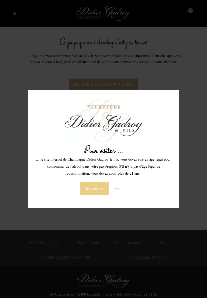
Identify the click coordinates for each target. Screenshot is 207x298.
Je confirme (94, 188)
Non (118, 188)
